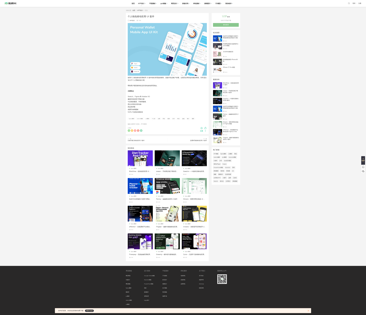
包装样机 (183, 275)
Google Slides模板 (149, 275)
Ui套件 (215, 160)
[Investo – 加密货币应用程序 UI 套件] (194, 214)
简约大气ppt (217, 164)
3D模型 (218, 3)
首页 (133, 3)
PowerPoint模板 (218, 167)
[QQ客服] (363, 167)
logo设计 (146, 300)
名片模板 (164, 288)
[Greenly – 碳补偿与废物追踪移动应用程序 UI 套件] (167, 241)
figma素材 (131, 118)
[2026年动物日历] (217, 54)
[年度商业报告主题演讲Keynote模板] (217, 46)
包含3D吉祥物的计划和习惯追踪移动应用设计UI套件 (140, 199)
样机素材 (196, 3)
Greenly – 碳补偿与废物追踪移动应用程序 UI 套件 (167, 254)
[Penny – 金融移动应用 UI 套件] (167, 186)
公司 (221, 160)
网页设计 (174, 3)
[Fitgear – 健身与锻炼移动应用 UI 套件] (167, 214)
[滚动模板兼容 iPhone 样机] (217, 62)
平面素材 (152, 3)
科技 (178, 118)
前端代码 (185, 3)
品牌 (230, 177)
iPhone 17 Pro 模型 (229, 67)
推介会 (222, 181)
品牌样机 (183, 283)
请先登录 (226, 25)
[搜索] (349, 3)
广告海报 (164, 275)
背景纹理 (146, 296)
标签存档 (201, 288)
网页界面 (128, 275)
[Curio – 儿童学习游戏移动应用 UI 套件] (194, 241)
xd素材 (147, 118)
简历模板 (164, 292)
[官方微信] (363, 171)
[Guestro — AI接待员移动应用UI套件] (194, 158)
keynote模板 (232, 157)
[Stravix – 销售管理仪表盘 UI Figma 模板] (194, 186)
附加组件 (229, 3)
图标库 (127, 292)
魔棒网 (10, 3)
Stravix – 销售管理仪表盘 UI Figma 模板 (194, 199)
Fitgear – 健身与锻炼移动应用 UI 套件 (166, 227)
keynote (227, 167)
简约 (233, 167)
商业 (164, 118)
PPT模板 (216, 153)
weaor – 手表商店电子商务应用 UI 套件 (167, 171)
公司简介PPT (217, 177)
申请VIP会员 (89, 310)
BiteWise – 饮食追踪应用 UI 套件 (140, 171)
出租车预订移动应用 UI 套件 (136, 140)
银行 (188, 118)
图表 (169, 118)
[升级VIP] (363, 160)
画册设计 (220, 174)
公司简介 (228, 181)
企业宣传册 (228, 174)
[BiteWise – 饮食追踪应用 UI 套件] (140, 158)
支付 (173, 118)
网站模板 (128, 283)
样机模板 (235, 181)
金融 (183, 118)
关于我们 (201, 275)
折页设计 (164, 279)
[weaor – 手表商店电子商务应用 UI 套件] (167, 158)
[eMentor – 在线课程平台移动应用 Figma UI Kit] (140, 214)
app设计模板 (227, 160)
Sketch (216, 181)
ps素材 (127, 296)
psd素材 (224, 157)
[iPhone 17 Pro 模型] (217, 70)
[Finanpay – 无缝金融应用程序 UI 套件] (140, 241)
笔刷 (145, 288)
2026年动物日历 (228, 51)
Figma (224, 164)
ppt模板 (163, 3)
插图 (215, 174)
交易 (159, 118)
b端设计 (128, 279)
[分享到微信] (129, 130)
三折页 (235, 177)
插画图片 (207, 3)
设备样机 (183, 279)
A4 (233, 170)
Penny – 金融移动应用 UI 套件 (166, 199)
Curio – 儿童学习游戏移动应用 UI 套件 (193, 254)
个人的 (153, 118)
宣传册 (228, 170)
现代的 (222, 170)
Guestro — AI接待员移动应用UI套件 (194, 171)
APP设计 (141, 3)
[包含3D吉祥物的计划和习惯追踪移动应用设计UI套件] (140, 186)
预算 (193, 118)
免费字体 (164, 296)
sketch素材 (140, 118)
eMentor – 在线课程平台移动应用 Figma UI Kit (140, 227)
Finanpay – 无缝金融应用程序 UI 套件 (139, 254)
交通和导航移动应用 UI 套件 (198, 140)
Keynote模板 (147, 279)
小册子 (224, 177)
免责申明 (201, 279)
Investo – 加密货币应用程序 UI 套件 (194, 227)
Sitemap (201, 283)
